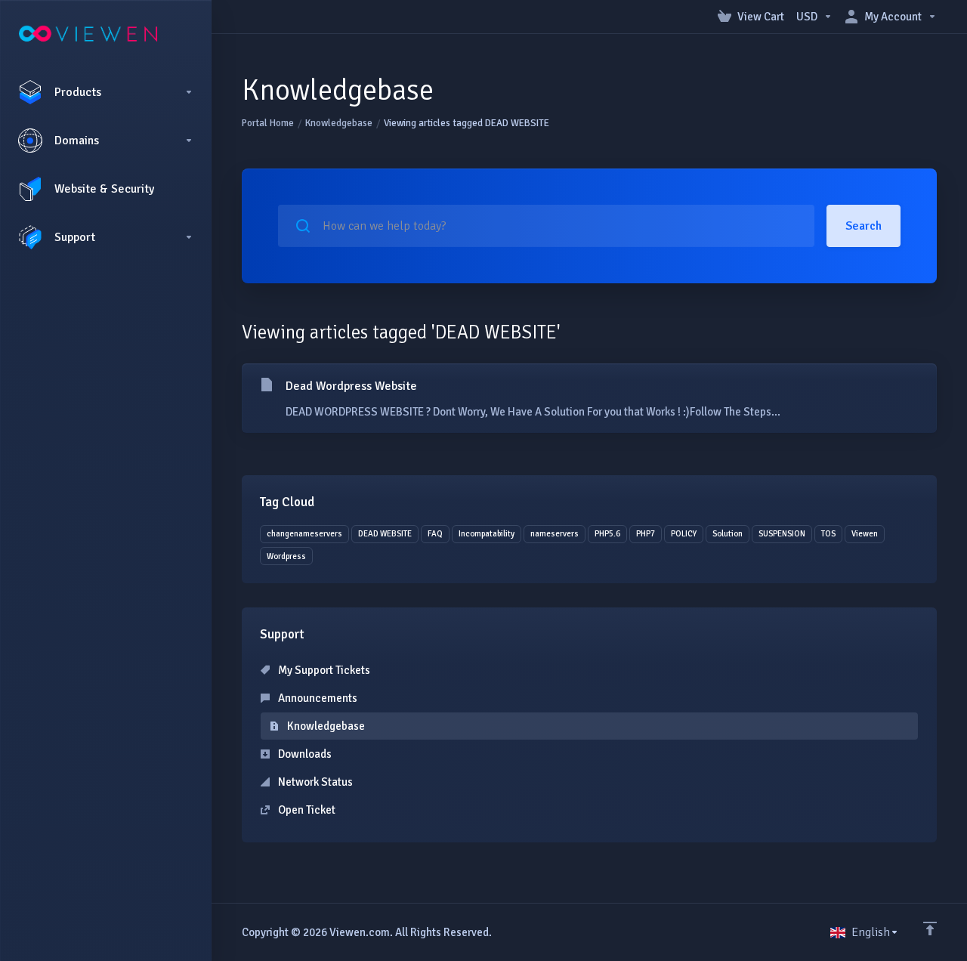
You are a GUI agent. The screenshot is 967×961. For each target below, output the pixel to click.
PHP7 (645, 534)
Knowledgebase (338, 123)
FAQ (435, 534)
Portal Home (268, 123)
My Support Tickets (323, 670)
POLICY (684, 534)
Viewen (864, 534)
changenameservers (304, 534)
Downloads (304, 754)
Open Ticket (305, 810)
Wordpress (286, 556)
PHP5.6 (607, 534)
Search (863, 225)
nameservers (554, 534)
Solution (727, 534)
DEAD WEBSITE (385, 534)
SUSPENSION (781, 534)
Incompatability (486, 534)
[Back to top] (930, 928)
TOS (828, 534)
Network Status (314, 782)
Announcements (316, 698)
